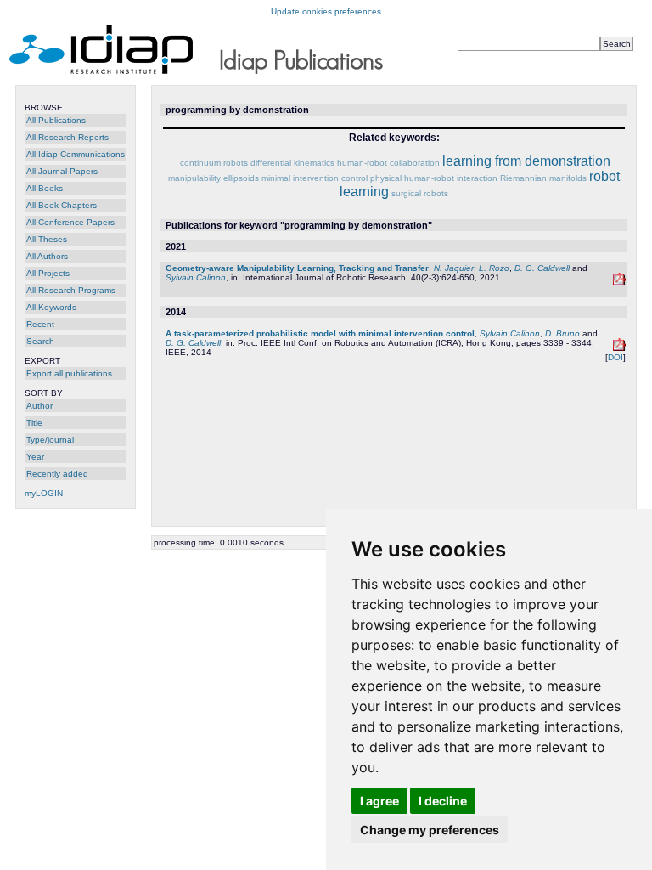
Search (40, 341)
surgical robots (419, 193)
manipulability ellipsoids (213, 178)
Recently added (57, 473)
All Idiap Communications (75, 154)
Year (35, 456)
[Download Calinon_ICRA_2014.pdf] (619, 348)
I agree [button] (379, 801)
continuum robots (214, 162)
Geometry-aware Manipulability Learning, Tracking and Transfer (297, 268)
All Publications (56, 120)
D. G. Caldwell (542, 268)
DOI (615, 357)
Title (34, 422)
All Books (44, 188)
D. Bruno (562, 333)
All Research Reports (67, 137)
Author (39, 405)
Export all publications (69, 373)
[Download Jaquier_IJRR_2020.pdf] (619, 282)
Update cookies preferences (326, 11)
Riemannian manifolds (543, 178)
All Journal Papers (62, 171)
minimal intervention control (314, 178)
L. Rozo (494, 268)
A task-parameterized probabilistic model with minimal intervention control (320, 333)
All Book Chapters (61, 205)
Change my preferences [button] (429, 829)
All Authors (47, 256)
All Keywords (51, 307)
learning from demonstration (526, 161)
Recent (40, 324)
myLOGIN (44, 493)
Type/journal (50, 439)
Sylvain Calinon (196, 277)
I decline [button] (443, 801)
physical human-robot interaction (433, 178)
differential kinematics (292, 162)
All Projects (48, 273)
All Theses (46, 239)
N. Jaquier (454, 268)
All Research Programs (70, 290)
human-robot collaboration (388, 162)
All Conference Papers (70, 222)
